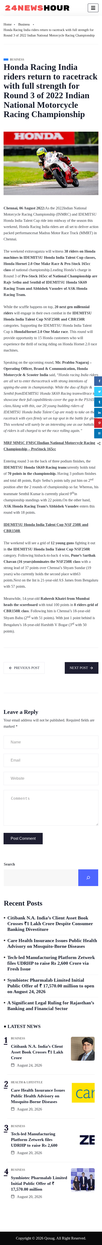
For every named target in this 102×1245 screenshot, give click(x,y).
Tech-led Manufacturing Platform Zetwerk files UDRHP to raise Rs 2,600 (34, 1139)
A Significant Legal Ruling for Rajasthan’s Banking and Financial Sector (50, 1005)
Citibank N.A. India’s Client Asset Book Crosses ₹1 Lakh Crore (37, 1052)
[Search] (88, 877)
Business (24, 24)
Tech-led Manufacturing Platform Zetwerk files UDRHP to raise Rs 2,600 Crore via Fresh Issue (51, 963)
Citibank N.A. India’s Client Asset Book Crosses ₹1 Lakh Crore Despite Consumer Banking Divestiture (50, 923)
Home (8, 24)
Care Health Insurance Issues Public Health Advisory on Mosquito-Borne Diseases (52, 943)
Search (9, 864)
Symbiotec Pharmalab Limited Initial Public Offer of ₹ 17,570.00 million (39, 1183)
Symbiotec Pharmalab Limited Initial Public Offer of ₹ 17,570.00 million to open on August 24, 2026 (50, 985)
